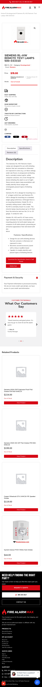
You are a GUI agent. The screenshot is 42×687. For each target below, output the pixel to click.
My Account (5, 641)
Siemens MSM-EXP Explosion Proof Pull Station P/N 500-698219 (18, 390)
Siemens (13, 67)
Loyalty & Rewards (7, 661)
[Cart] (35, 7)
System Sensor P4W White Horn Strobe (18, 550)
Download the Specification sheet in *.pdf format (21, 260)
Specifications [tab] (24, 148)
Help (3, 659)
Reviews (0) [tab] (11, 152)
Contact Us (5, 643)
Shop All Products (7, 631)
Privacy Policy (5, 645)
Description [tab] (11, 148)
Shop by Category (7, 633)
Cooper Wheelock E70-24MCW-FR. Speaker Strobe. (19, 497)
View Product (21, 403)
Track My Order (6, 657)
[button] (34, 28)
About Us (4, 640)
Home (3, 13)
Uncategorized (11, 13)
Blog (3, 663)
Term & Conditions (7, 647)
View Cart (4, 656)
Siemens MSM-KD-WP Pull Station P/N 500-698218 (20, 444)
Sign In (4, 654)
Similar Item (13, 266)
